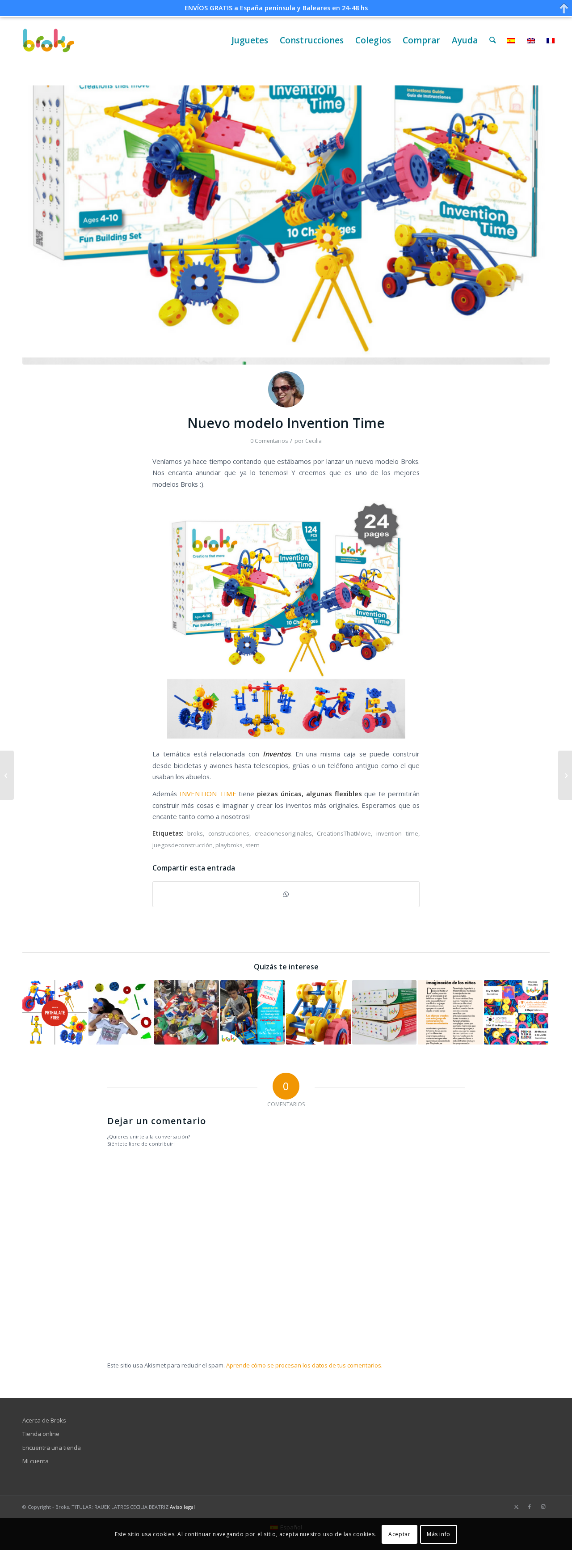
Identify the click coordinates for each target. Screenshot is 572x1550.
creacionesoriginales (283, 833)
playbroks (229, 845)
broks (195, 833)
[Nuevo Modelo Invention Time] (286, 225)
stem (252, 845)
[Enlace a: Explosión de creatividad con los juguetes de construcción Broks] (186, 1012)
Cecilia (313, 441)
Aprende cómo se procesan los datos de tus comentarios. (304, 1365)
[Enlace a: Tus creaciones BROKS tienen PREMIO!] (252, 1012)
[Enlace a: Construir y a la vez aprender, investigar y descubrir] (450, 1012)
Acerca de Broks (44, 1420)
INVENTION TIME (208, 793)
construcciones (228, 833)
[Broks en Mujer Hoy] (565, 775)
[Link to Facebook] (529, 1506)
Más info (438, 1534)
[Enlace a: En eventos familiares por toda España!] (516, 1012)
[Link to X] (516, 1506)
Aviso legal (182, 1506)
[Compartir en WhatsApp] (286, 894)
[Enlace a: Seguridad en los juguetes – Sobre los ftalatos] (54, 1012)
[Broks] (49, 40)
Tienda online (40, 1434)
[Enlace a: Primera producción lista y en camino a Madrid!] (384, 1012)
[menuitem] (250, 40)
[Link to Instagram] (543, 1506)
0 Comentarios (269, 441)
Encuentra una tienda (51, 1448)
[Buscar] (493, 40)
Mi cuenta (35, 1461)
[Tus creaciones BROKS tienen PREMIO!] (7, 775)
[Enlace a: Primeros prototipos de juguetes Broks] (318, 1012)
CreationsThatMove (344, 833)
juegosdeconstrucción (182, 845)
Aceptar (399, 1534)
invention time (397, 833)
